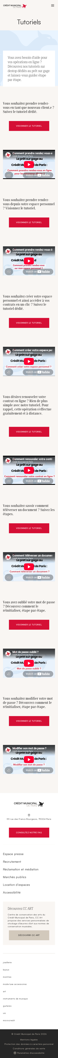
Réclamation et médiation (21, 869)
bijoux (6, 969)
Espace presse (13, 854)
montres (7, 977)
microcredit (9, 1020)
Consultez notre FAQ (32, 833)
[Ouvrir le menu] (52, 5)
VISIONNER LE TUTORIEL (29, 126)
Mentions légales (29, 1039)
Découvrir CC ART (33, 936)
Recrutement (12, 861)
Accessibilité (12, 892)
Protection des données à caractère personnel (29, 1044)
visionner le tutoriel (29, 322)
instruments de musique (15, 998)
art (4, 991)
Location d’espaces (16, 885)
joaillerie (7, 962)
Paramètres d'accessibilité (30, 1053)
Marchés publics (14, 877)
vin (4, 1013)
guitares (7, 1006)
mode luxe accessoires (15, 984)
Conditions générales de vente (29, 1048)
